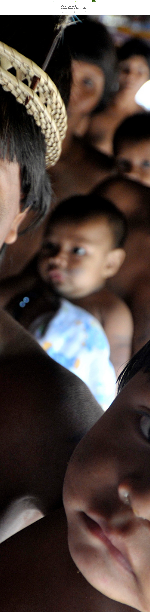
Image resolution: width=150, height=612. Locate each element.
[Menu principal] (54, 1)
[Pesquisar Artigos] (96, 1)
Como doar (93, 1)
